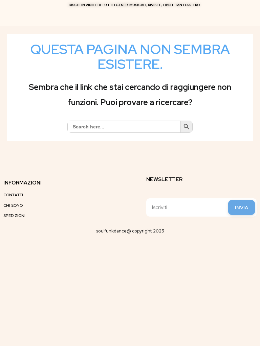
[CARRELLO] (128, 16)
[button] (248, 16)
